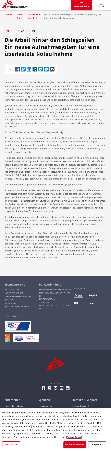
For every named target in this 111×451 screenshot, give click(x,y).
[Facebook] (43, 389)
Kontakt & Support (80, 406)
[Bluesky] (55, 389)
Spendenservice (45, 406)
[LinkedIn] (68, 389)
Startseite (9, 15)
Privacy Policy (74, 437)
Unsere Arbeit (20, 16)
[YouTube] (62, 389)
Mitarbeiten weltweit (14, 406)
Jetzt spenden (81, 7)
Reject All (97, 444)
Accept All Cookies (74, 444)
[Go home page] (15, 4)
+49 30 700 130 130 (14, 293)
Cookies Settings (11, 444)
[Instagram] (49, 389)
